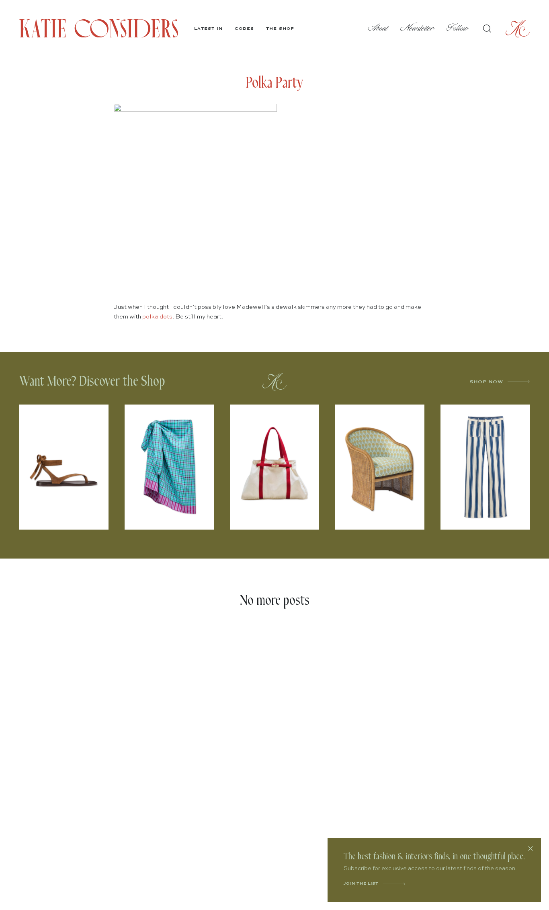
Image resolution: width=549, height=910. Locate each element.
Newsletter (417, 28)
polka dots (157, 317)
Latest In (208, 28)
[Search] (487, 29)
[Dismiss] (530, 848)
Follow (458, 28)
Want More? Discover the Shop (92, 381)
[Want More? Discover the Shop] (274, 381)
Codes (244, 28)
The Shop (280, 28)
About (378, 28)
